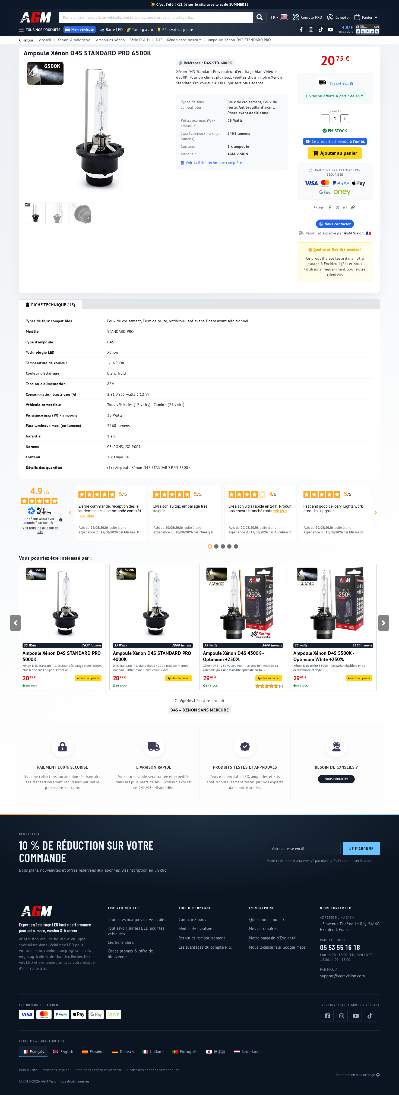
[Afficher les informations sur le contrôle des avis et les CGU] (61, 520)
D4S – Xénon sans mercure (179, 39)
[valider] (259, 17)
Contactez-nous (192, 919)
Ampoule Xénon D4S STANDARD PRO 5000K (62, 656)
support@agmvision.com (342, 975)
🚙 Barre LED (111, 29)
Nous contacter (338, 223)
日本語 (220, 1051)
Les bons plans (121, 942)
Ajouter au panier (338, 153)
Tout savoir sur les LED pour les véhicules (136, 931)
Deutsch (127, 1051)
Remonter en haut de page (355, 1075)
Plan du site (28, 1070)
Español (97, 1051)
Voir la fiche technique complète (213, 162)
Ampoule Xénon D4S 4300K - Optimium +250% (233, 656)
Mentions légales (56, 1070)
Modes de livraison (196, 928)
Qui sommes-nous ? (266, 919)
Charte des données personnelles (153, 1070)
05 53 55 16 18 (340, 947)
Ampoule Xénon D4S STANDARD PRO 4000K (152, 656)
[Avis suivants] (375, 513)
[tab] (50, 305)
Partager (319, 207)
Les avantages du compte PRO (206, 947)
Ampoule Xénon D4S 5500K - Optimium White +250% (323, 656)
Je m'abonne (361, 848)
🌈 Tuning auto (139, 29)
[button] (15, 623)
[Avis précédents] (70, 513)
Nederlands (251, 1051)
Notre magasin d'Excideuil (272, 938)
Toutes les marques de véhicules (137, 919)
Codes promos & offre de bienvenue (130, 953)
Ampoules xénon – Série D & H (123, 39)
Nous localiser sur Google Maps (277, 947)
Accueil (45, 39)
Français (37, 1051)
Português (189, 1051)
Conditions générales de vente (98, 1070)
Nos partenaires (263, 928)
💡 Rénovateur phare (175, 29)
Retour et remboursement (202, 938)
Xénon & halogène (74, 39)
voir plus (87, 515)
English (67, 1051)
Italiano (157, 1051)
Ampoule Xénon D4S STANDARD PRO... (241, 39)
